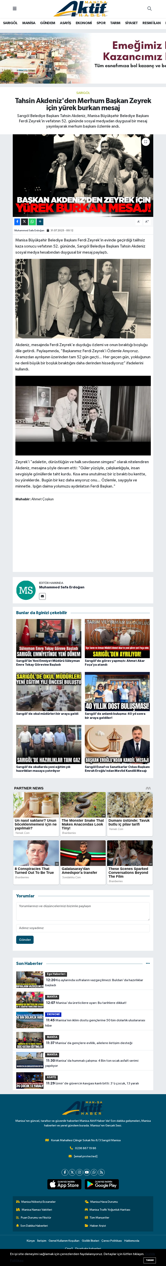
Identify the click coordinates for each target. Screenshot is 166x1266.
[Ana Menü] (15, 9)
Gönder (25, 940)
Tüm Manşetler (99, 1217)
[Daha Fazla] (40, 222)
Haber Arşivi (98, 1225)
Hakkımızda (131, 1240)
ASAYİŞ (65, 23)
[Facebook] (65, 1172)
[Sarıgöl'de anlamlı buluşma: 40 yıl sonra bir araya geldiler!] (117, 691)
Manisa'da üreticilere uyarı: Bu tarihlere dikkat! (86, 1003)
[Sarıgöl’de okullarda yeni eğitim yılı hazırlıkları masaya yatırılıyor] (48, 744)
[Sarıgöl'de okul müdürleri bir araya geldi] (48, 691)
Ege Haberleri (56, 974)
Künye (31, 1240)
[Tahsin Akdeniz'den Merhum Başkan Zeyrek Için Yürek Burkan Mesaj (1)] (83, 415)
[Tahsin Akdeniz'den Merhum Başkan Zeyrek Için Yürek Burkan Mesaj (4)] (83, 298)
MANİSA (28, 23)
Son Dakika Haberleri (34, 1225)
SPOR (101, 23)
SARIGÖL (10, 23)
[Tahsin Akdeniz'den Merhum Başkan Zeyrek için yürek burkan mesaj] (83, 175)
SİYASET (131, 23)
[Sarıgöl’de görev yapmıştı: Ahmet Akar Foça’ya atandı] (117, 638)
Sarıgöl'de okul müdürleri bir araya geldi (47, 713)
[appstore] (64, 1184)
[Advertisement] (89, 537)
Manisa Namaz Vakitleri (37, 1209)
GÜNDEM (47, 23)
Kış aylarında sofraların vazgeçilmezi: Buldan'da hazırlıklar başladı (94, 982)
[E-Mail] (42, 596)
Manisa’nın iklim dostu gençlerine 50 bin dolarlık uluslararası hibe (95, 1022)
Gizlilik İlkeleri (90, 1240)
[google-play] (102, 1184)
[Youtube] (86, 1172)
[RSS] (101, 1172)
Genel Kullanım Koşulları (64, 1240)
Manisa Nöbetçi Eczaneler (38, 1201)
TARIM (115, 23)
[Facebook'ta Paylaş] (17, 222)
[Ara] (149, 9)
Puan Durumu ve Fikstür (36, 1217)
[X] (72, 1172)
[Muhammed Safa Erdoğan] (26, 590)
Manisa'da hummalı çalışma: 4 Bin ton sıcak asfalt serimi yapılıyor (91, 1063)
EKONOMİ (84, 23)
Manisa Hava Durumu (104, 1201)
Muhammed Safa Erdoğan (29, 230)
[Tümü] (148, 963)
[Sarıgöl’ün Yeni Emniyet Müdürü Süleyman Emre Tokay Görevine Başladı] (48, 638)
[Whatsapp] (94, 1172)
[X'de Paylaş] (24, 222)
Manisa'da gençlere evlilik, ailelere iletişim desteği (89, 1043)
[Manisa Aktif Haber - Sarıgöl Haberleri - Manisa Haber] (81, 8)
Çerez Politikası (111, 1240)
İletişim (41, 1240)
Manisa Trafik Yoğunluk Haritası (109, 1209)
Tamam (150, 1260)
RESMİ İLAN (152, 23)
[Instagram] (79, 1172)
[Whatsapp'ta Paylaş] (32, 222)
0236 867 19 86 (85, 1148)
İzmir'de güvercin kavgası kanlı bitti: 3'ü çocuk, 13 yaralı (92, 1083)
